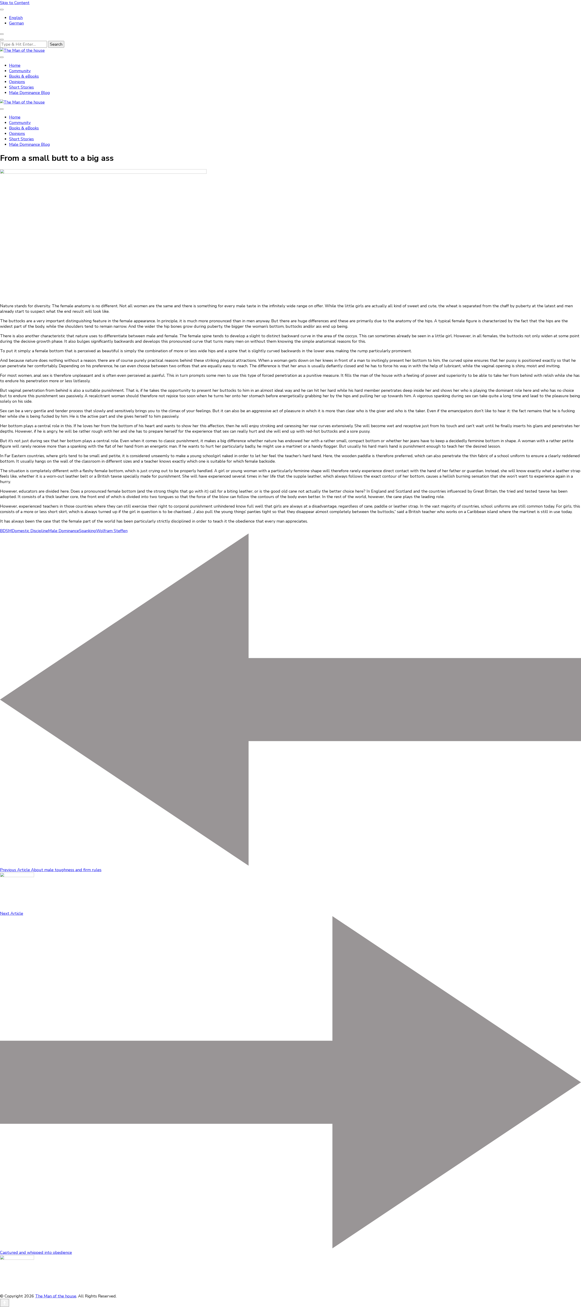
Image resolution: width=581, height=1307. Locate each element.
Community (20, 71)
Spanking (87, 530)
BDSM (6, 530)
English (16, 17)
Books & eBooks (24, 76)
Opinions (17, 81)
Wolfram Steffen (112, 530)
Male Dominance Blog (29, 92)
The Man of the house (55, 1296)
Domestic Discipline (30, 530)
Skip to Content (15, 2)
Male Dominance (63, 530)
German (16, 23)
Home (14, 65)
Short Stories (21, 87)
